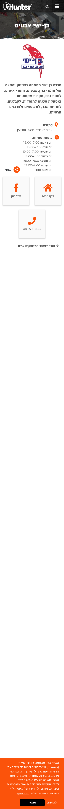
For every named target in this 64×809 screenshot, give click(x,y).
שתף (8, 169)
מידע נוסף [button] (23, 793)
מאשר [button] (32, 802)
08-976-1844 (32, 229)
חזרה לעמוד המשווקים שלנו (37, 246)
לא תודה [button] (52, 802)
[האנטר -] (17, 6)
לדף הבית (48, 196)
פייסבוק (16, 196)
